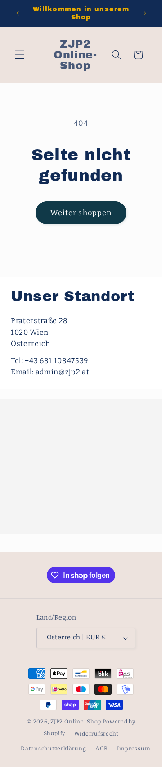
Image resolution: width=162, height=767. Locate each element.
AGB (101, 748)
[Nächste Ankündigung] (145, 13)
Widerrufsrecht (96, 734)
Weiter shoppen (81, 212)
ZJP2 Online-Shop (75, 721)
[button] (20, 55)
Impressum (133, 748)
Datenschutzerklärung (53, 748)
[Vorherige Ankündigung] (17, 13)
